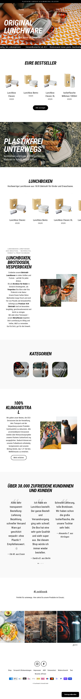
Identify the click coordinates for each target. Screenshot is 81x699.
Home (21, 9)
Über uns (60, 9)
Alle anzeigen (40, 108)
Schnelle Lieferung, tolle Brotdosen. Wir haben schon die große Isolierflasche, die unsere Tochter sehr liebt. (65, 515)
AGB (44, 670)
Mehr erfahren (19, 458)
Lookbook (59, 14)
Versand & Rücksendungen (22, 670)
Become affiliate (40, 674)
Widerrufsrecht (63, 670)
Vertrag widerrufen (70, 694)
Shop (21, 14)
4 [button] (43, 563)
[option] (40, 22)
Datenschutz (52, 670)
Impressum (37, 670)
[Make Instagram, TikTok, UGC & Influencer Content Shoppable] (75, 645)
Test (71, 670)
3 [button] (41, 563)
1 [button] (38, 563)
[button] (41, 627)
